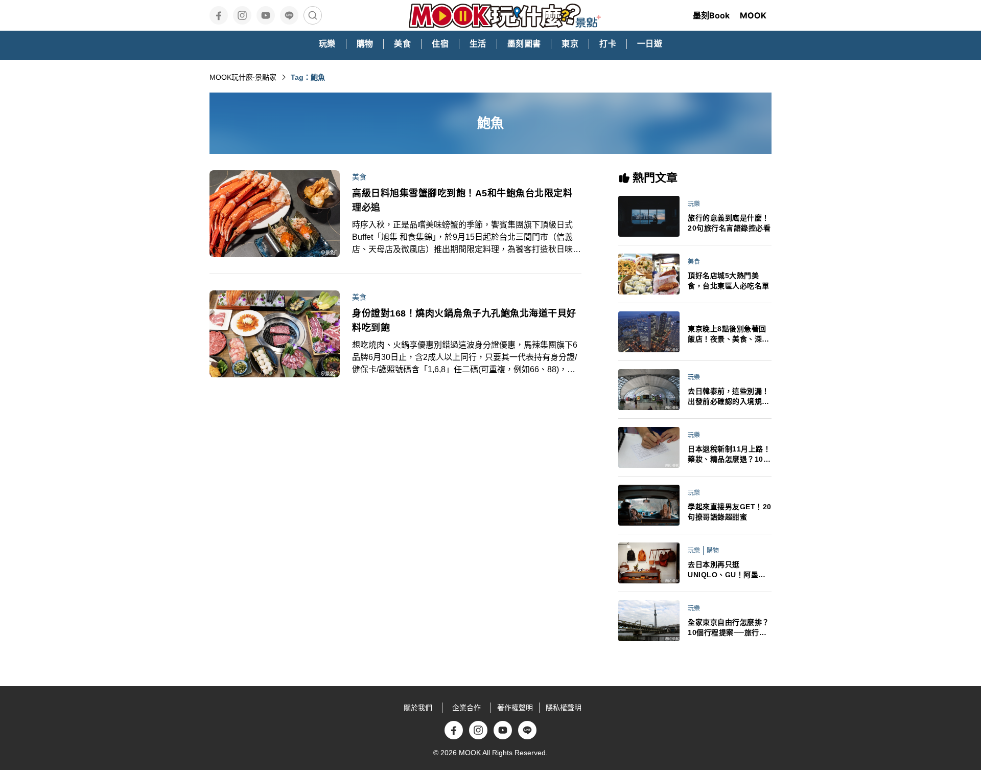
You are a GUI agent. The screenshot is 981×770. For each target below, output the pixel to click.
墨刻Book (711, 15)
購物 (713, 550)
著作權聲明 (515, 708)
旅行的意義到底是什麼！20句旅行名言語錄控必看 (729, 223)
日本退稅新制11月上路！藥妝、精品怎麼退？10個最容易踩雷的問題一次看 (729, 454)
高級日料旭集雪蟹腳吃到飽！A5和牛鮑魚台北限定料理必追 (462, 200)
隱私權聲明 (563, 708)
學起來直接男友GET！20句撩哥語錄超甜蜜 (730, 512)
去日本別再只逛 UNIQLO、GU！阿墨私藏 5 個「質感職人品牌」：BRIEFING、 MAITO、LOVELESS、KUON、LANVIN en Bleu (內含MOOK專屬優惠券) (729, 570)
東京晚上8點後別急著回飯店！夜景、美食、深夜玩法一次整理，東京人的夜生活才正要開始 (728, 334)
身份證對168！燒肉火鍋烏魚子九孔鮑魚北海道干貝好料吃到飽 (464, 320)
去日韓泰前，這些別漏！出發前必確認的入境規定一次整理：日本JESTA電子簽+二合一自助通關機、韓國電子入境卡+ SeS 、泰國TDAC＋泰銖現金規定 (729, 396)
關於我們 (418, 708)
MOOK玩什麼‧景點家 (242, 77)
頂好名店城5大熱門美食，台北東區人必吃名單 (728, 280)
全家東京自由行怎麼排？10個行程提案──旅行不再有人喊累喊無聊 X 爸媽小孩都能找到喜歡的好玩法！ (730, 628)
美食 (359, 177)
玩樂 (694, 204)
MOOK (753, 15)
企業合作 (466, 708)
